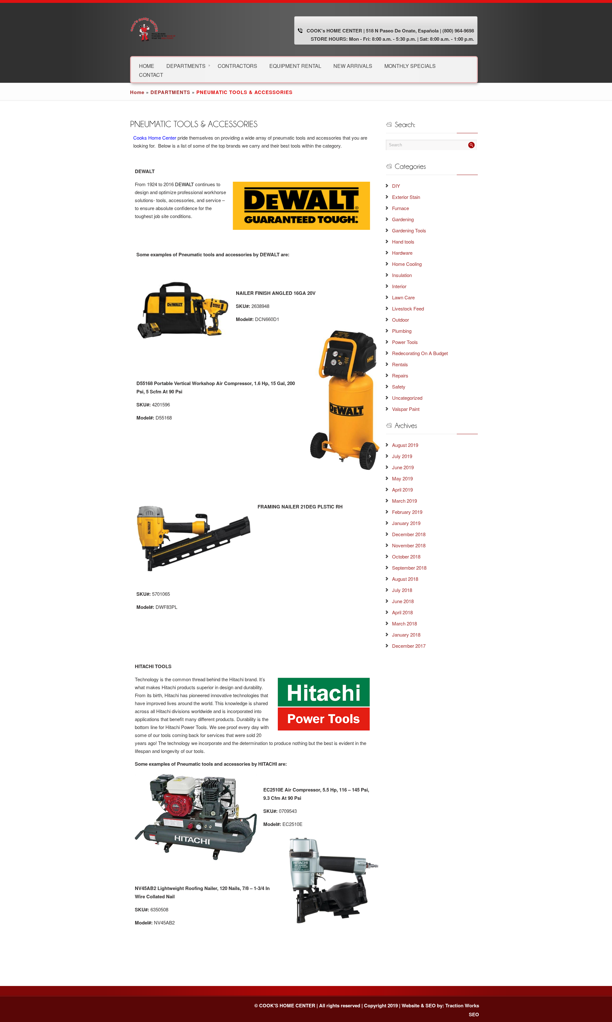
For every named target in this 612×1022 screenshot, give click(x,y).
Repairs (400, 375)
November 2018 (409, 545)
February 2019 (407, 511)
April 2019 (402, 489)
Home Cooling (407, 263)
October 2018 (406, 556)
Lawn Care (403, 297)
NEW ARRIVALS (352, 65)
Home (137, 92)
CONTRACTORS (237, 65)
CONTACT (151, 74)
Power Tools (405, 342)
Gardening (403, 219)
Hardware (402, 252)
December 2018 (409, 534)
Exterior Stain (406, 196)
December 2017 (409, 645)
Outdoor (400, 319)
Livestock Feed (408, 308)
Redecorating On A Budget (420, 353)
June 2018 (403, 601)
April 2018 (402, 612)
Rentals (400, 364)
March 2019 (404, 500)
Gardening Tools (409, 230)
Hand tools (403, 241)
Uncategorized (407, 397)
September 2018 (409, 567)
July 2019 (402, 456)
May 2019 (402, 478)
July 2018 (402, 590)
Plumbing (402, 330)
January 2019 (406, 523)
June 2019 (403, 467)
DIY (396, 185)
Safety (398, 386)
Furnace (400, 208)
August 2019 (405, 445)
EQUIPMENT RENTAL (295, 65)
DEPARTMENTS (186, 65)
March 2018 (404, 623)
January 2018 (406, 634)
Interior (399, 286)
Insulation (402, 275)
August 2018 (405, 578)
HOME (146, 65)
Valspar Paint (405, 408)
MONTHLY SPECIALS (410, 65)
